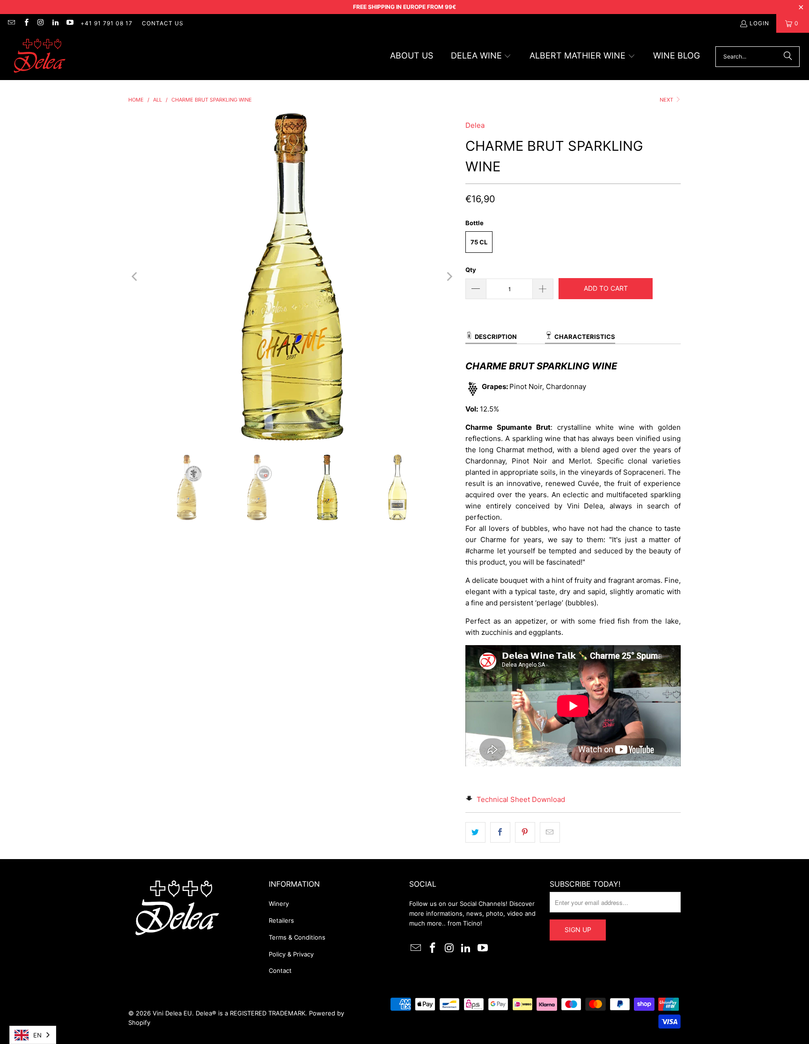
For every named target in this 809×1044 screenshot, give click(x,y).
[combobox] (32, 1035)
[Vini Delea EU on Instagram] (40, 23)
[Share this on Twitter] (475, 832)
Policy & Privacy (291, 954)
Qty (470, 269)
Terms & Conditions (297, 937)
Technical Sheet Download (521, 799)
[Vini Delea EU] (39, 56)
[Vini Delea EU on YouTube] (70, 23)
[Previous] (135, 277)
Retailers (281, 920)
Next (667, 99)
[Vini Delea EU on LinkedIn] (55, 23)
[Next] (448, 277)
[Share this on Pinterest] (525, 832)
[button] (481, 56)
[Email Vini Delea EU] (11, 23)
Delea (475, 125)
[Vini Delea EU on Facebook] (25, 23)
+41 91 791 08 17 (106, 23)
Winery (279, 903)
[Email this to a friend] (550, 832)
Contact (280, 970)
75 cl (479, 242)
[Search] (788, 56)
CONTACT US (163, 23)
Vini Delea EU (172, 1013)
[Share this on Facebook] (500, 832)
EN (37, 1035)
